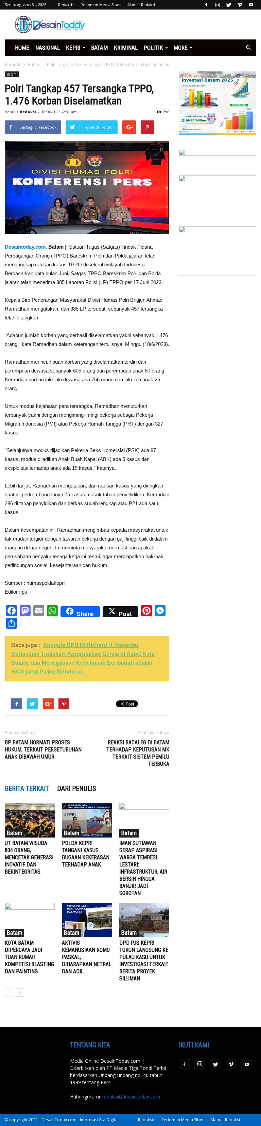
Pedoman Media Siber (101, 4)
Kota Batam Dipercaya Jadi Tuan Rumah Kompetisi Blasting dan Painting (29, 957)
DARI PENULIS (76, 788)
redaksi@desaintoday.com (131, 1096)
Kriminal (126, 47)
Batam (99, 47)
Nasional (47, 47)
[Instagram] (217, 5)
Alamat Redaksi (141, 4)
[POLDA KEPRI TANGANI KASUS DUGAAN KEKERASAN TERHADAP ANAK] (87, 820)
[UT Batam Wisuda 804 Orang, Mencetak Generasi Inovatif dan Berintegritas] (30, 820)
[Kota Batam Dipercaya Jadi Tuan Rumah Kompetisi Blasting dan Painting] (30, 920)
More (181, 47)
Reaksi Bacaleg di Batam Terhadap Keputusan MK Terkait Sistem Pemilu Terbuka (137, 753)
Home (22, 47)
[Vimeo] (240, 5)
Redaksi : (66, 4)
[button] (248, 47)
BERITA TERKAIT (27, 788)
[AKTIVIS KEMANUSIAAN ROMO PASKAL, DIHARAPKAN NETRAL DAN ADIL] (87, 920)
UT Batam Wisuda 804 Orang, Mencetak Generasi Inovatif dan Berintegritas (29, 857)
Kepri (73, 47)
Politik (153, 47)
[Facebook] (206, 5)
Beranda (13, 64)
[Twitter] (229, 5)
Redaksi (28, 111)
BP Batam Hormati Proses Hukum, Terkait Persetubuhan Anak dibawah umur (43, 749)
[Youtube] (251, 5)
